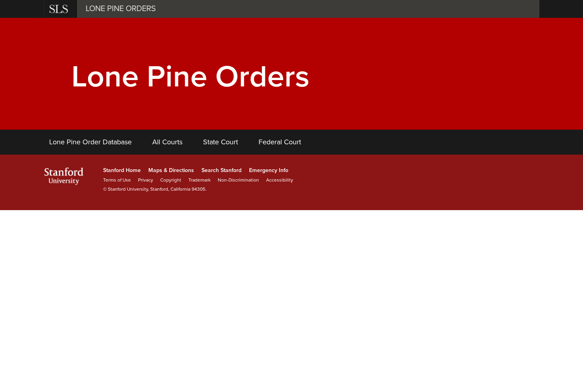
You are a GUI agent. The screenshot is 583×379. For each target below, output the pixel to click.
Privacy (145, 180)
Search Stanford (221, 170)
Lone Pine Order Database (90, 142)
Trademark (199, 180)
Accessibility (279, 180)
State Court (220, 142)
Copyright (170, 180)
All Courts (167, 142)
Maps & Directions (171, 170)
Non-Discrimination (238, 180)
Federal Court (280, 142)
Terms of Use (117, 180)
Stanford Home (122, 170)
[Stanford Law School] (59, 9)
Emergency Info (268, 170)
